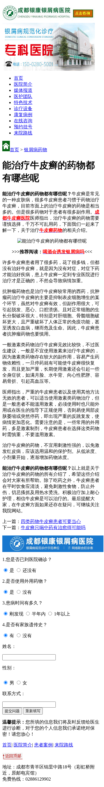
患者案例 (43, 744)
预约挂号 (23, 126)
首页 (18, 78)
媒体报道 (23, 90)
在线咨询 (23, 120)
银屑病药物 (35, 149)
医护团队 (23, 96)
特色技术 (23, 102)
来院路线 (23, 132)
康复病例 (23, 114)
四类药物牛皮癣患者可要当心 (51, 521)
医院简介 (23, 84)
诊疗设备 (23, 108)
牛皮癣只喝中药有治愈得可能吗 (53, 527)
